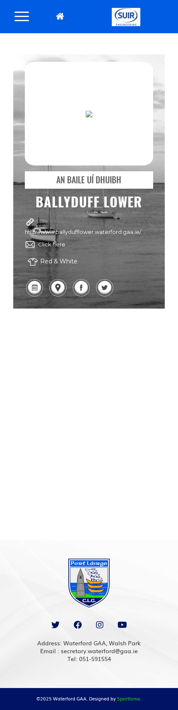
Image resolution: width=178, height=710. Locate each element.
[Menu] (21, 15)
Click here (51, 244)
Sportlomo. (129, 698)
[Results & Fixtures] (34, 295)
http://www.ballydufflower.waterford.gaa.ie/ (83, 232)
